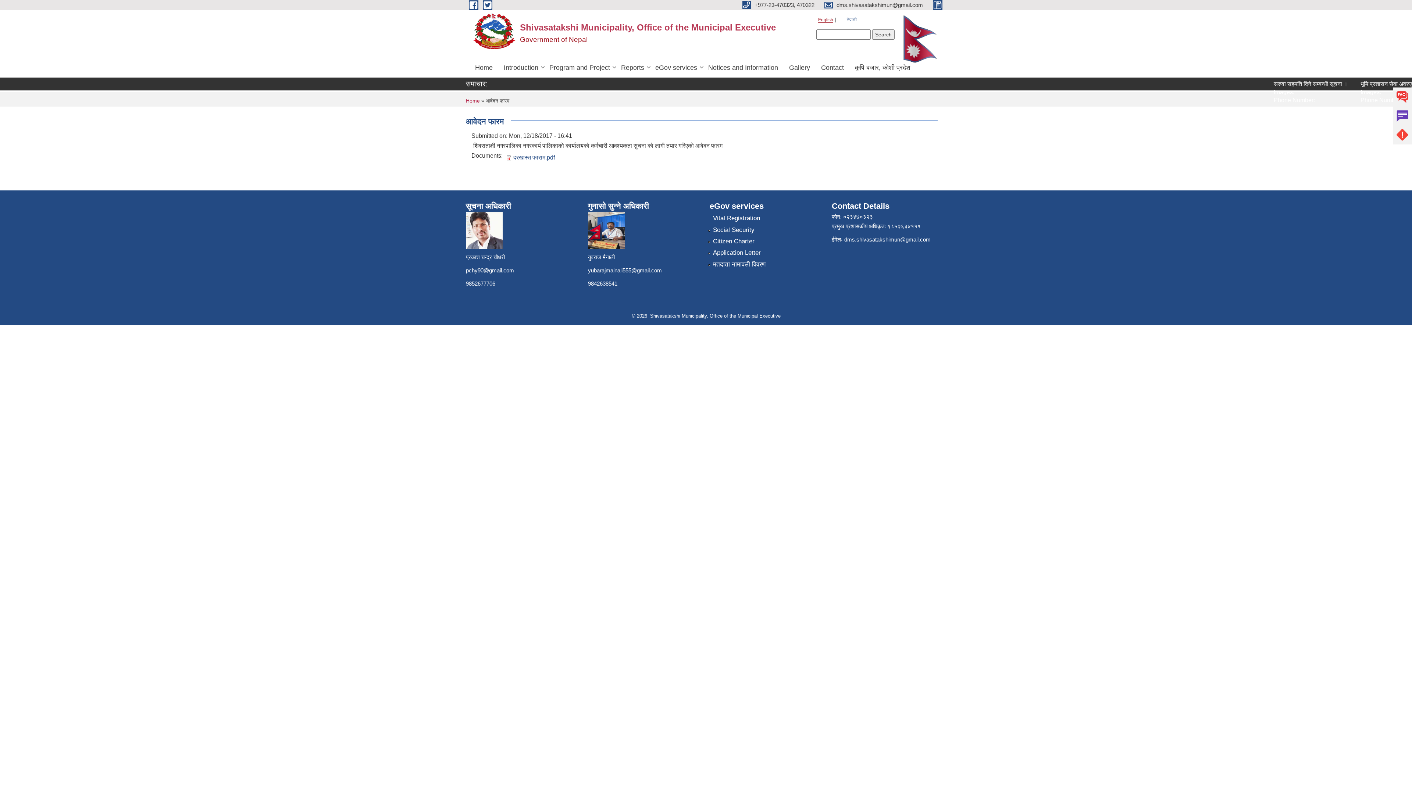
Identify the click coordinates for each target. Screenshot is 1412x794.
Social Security (734, 229)
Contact (832, 67)
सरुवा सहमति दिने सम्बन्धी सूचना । (1297, 84)
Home (484, 67)
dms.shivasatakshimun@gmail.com (887, 239)
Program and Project (579, 67)
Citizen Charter (734, 241)
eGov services (676, 67)
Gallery (799, 67)
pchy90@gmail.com (490, 270)
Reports (632, 67)
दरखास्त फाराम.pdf (534, 157)
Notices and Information (743, 67)
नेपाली (852, 19)
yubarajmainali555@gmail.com (625, 270)
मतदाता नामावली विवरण (739, 264)
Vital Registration (736, 218)
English (825, 19)
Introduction (521, 67)
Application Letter (737, 252)
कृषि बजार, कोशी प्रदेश (882, 67)
